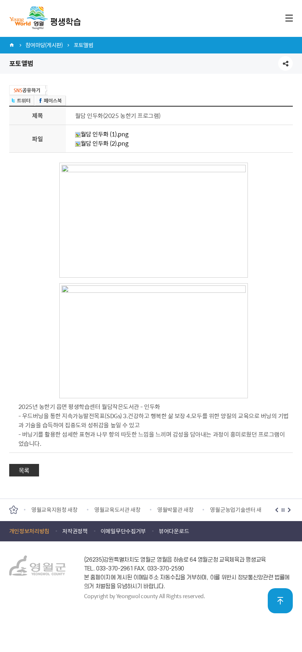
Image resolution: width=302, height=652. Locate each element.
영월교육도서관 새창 (117, 510)
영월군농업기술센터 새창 (238, 510)
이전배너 (277, 509)
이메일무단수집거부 (123, 531)
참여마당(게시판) (44, 45)
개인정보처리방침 (29, 531)
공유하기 (285, 63)
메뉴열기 (289, 17)
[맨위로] (280, 600)
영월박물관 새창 (175, 510)
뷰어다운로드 (174, 531)
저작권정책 (75, 531)
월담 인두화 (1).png (104, 133)
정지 (283, 509)
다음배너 (289, 509)
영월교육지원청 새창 (54, 510)
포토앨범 (83, 45)
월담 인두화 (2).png (104, 143)
